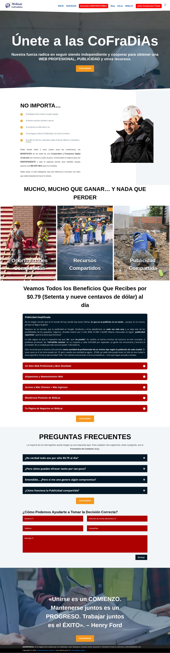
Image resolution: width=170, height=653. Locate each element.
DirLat (120, 6)
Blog (113, 6)
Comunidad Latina (77, 650)
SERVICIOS (71, 6)
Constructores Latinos (45, 650)
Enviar (141, 557)
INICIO (61, 6)
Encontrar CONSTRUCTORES (93, 6)
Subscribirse (85, 68)
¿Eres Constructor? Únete (148, 6)
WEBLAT (129, 6)
